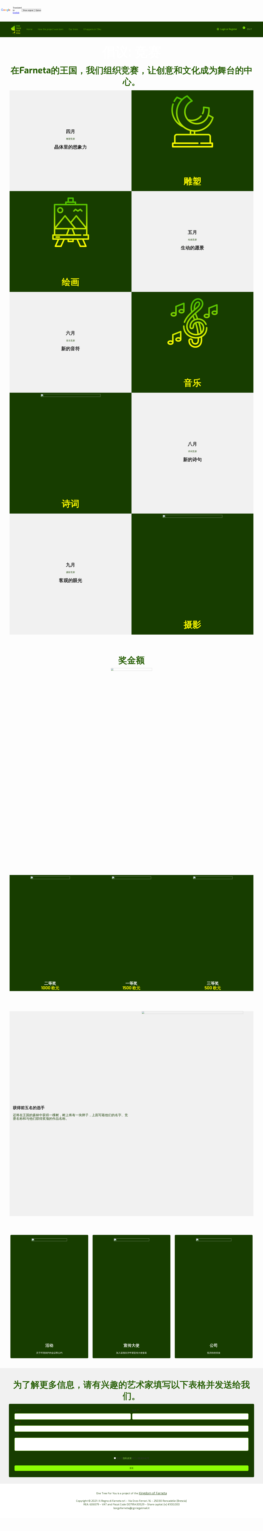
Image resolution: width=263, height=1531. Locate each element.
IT (251, 29)
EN (248, 29)
